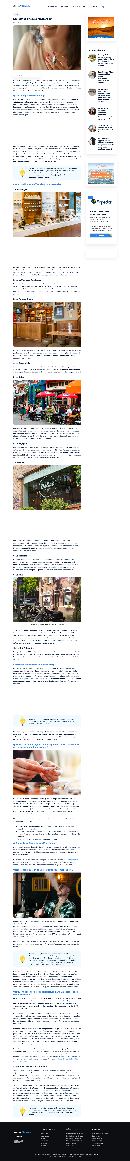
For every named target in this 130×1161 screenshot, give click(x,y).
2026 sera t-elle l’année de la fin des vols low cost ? (105, 128)
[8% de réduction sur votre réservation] (101, 201)
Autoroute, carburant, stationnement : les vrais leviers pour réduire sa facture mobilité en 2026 (105, 95)
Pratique (94, 7)
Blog (102, 7)
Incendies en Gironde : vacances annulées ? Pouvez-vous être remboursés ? (106, 113)
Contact (71, 1156)
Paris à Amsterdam (71, 860)
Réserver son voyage (79, 7)
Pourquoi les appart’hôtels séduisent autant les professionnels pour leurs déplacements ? (106, 143)
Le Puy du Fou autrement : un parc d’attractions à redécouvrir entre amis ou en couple (106, 60)
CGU (65, 1156)
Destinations (52, 7)
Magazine (78, 1156)
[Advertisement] (47, 130)
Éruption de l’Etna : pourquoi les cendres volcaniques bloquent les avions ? (106, 77)
